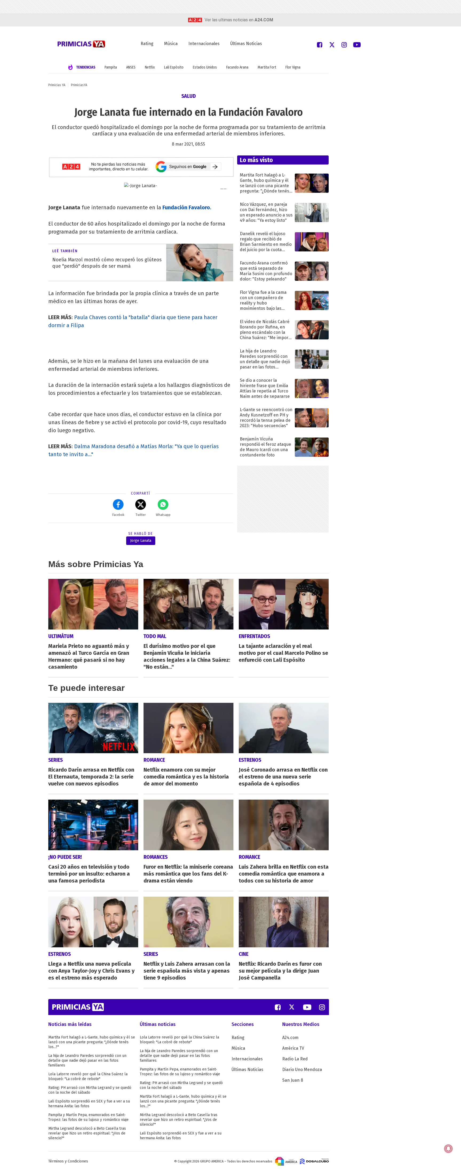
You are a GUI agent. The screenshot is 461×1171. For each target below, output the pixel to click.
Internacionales (204, 43)
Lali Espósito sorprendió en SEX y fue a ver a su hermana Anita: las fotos (89, 1103)
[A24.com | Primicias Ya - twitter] (332, 44)
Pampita (111, 67)
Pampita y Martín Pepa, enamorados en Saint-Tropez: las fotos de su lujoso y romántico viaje (88, 1117)
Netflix (150, 67)
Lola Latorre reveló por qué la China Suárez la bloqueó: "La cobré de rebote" (88, 1076)
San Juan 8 (292, 1080)
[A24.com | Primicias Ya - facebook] (319, 44)
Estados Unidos (205, 67)
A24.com (290, 1037)
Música (171, 43)
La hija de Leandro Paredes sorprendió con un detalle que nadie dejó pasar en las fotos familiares (87, 1060)
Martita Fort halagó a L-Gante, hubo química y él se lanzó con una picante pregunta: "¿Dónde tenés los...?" (91, 1042)
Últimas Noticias (246, 43)
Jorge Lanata (140, 540)
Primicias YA (56, 85)
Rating (147, 43)
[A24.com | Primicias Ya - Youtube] (357, 44)
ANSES (131, 67)
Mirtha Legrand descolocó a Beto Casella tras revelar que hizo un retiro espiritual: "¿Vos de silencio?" (87, 1133)
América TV (293, 1048)
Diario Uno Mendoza (302, 1069)
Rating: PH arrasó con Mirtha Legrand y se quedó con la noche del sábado (89, 1090)
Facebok (118, 515)
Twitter (141, 515)
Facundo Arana (237, 67)
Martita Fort (267, 67)
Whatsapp (163, 515)
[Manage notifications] (448, 1148)
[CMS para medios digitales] (314, 1161)
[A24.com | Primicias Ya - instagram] (344, 44)
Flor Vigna (292, 67)
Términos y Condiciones (68, 1161)
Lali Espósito (174, 67)
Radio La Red (295, 1058)
